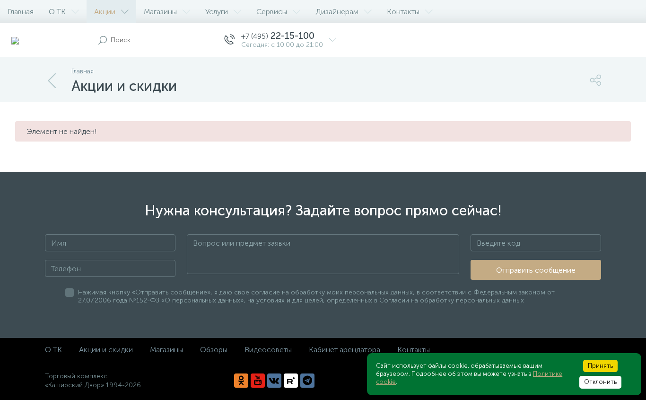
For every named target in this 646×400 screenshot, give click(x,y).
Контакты (403, 11)
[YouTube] (258, 380)
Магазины (160, 11)
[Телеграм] (307, 380)
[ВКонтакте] (274, 380)
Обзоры (213, 349)
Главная (21, 11)
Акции (104, 11)
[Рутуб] (291, 380)
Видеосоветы (268, 349)
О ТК (57, 11)
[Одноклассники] (241, 380)
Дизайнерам (336, 11)
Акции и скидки (106, 349)
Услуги (216, 11)
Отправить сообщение (536, 270)
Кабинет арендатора (344, 349)
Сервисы (271, 11)
